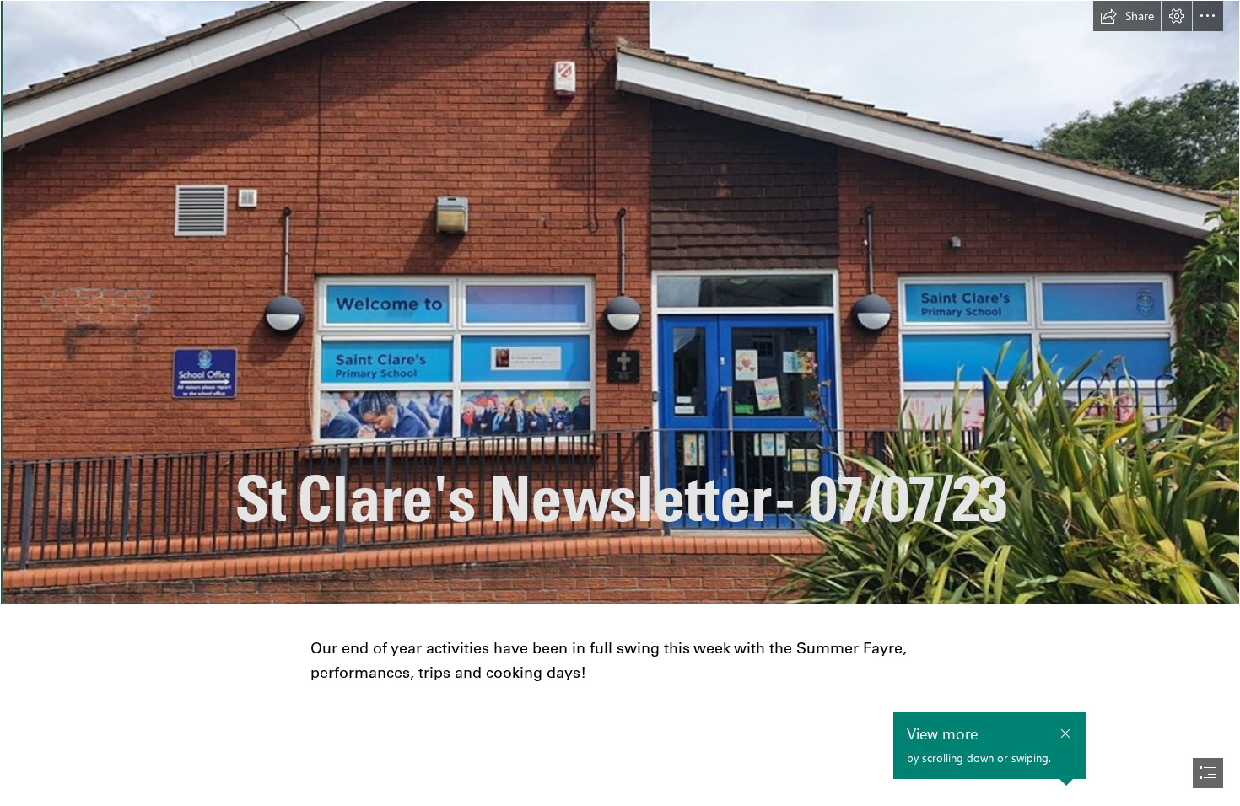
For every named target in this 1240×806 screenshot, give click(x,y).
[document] (620, 403)
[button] (1127, 16)
